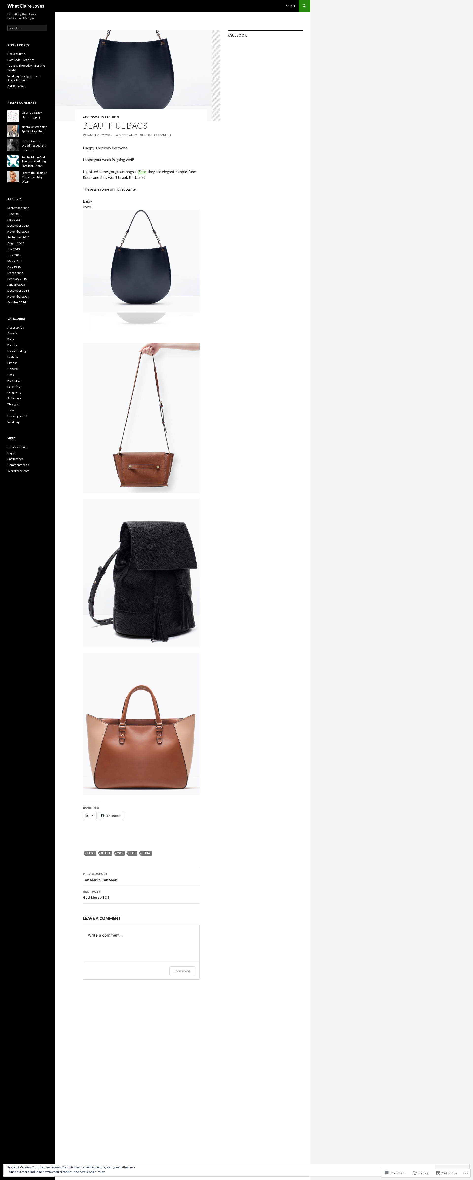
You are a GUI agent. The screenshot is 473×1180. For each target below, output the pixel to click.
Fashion (112, 117)
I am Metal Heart (32, 172)
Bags (90, 853)
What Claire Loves (25, 6)
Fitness (12, 363)
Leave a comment (157, 135)
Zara (142, 171)
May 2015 (13, 261)
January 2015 (16, 284)
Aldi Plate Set (15, 86)
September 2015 (18, 237)
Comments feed (18, 465)
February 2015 (17, 279)
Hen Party (13, 380)
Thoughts (13, 404)
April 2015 (14, 267)
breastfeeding (16, 351)
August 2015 (15, 243)
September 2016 (18, 208)
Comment (182, 971)
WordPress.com (18, 470)
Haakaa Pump (16, 54)
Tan (132, 853)
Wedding (13, 422)
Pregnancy (14, 392)
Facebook (237, 35)
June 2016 (14, 214)
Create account (17, 447)
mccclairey (128, 135)
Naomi (26, 127)
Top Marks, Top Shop (100, 877)
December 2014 (18, 290)
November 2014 (18, 296)
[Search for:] (27, 28)
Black (105, 853)
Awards (12, 333)
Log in (11, 453)
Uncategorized (17, 416)
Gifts (10, 375)
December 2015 (18, 225)
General (12, 369)
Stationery (14, 398)
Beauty (12, 345)
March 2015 (15, 273)
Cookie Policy (96, 1172)
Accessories (93, 117)
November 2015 (18, 231)
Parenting (13, 386)
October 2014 (16, 302)
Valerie (26, 112)
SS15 (120, 853)
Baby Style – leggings (20, 60)
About (290, 5)
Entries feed (15, 459)
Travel (11, 410)
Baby (10, 339)
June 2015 (14, 255)
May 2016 (13, 219)
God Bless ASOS (96, 894)
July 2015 (13, 249)
